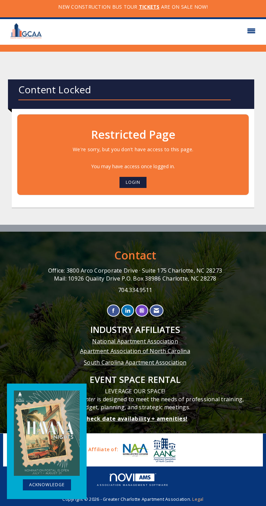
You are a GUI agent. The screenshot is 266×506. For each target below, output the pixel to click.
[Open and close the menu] (153, 31)
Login (133, 182)
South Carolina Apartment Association (135, 362)
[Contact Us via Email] (156, 311)
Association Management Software (133, 485)
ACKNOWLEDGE (47, 485)
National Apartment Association (135, 341)
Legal (197, 499)
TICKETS (149, 6)
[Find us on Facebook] (113, 311)
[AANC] (164, 450)
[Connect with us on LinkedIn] (127, 311)
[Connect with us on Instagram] (141, 311)
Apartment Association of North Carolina (135, 351)
